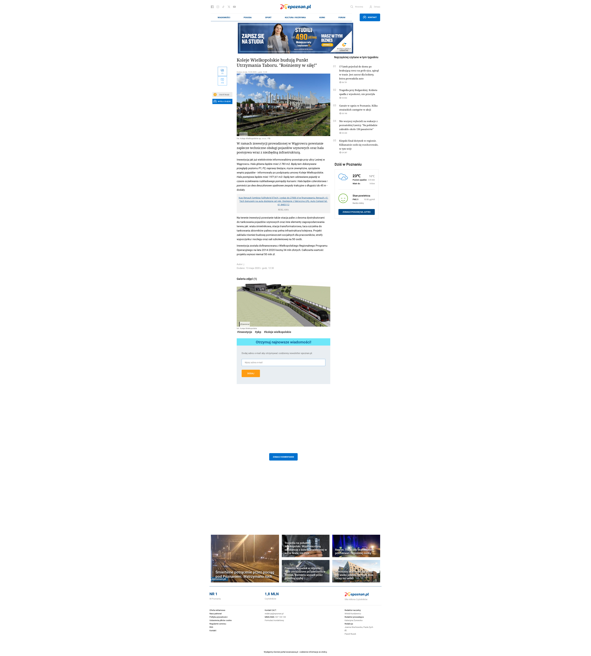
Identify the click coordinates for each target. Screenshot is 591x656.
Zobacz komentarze (283, 457)
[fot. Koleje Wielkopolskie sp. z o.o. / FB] (283, 105)
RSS (211, 627)
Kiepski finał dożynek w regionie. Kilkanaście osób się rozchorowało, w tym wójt (358, 144)
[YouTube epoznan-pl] (234, 6)
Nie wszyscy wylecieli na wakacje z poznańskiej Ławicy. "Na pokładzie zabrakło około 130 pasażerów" (358, 125)
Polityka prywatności (218, 617)
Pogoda (248, 17)
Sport (268, 17)
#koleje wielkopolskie (277, 332)
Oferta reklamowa (217, 610)
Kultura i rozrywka (295, 17)
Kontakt (372, 17)
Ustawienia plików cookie (220, 620)
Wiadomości (224, 17)
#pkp (258, 332)
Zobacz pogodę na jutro (357, 212)
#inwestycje (244, 332)
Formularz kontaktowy (274, 620)
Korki (322, 17)
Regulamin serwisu (217, 623)
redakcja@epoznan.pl (274, 613)
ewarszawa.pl (292, 652)
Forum (341, 17)
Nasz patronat (215, 613)
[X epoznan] (228, 6)
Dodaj (250, 373)
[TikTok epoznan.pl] (223, 6)
